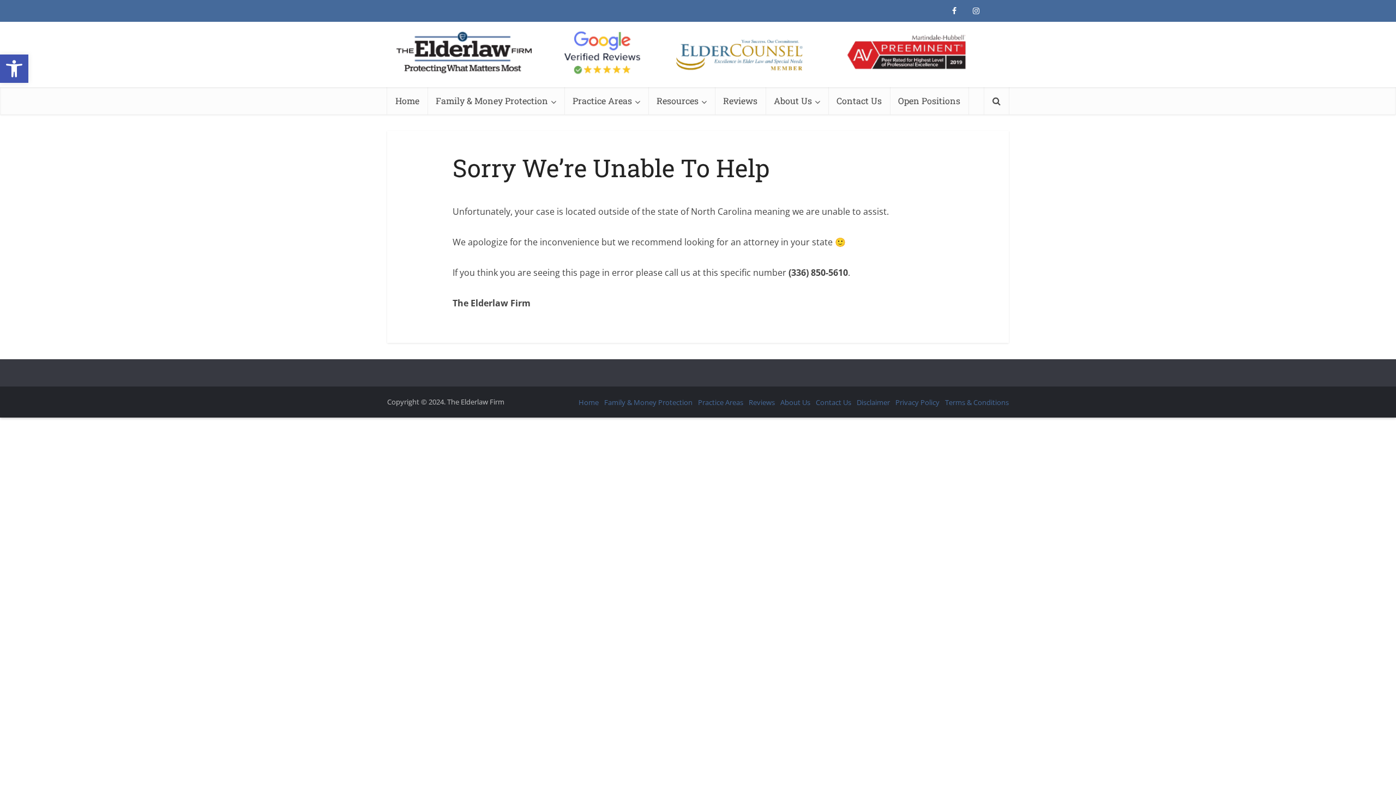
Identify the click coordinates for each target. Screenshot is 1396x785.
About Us (793, 100)
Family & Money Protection (492, 100)
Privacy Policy (917, 402)
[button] (14, 69)
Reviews (740, 100)
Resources (678, 100)
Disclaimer (873, 402)
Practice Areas (602, 100)
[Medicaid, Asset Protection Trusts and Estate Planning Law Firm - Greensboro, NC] (698, 53)
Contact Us (859, 100)
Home (407, 100)
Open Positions (929, 100)
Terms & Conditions (977, 402)
